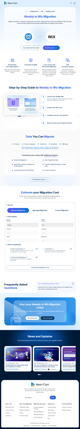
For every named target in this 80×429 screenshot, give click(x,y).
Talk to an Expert (47, 318)
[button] (19, 116)
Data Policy (26, 425)
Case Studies (51, 415)
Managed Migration (39, 414)
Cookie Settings (52, 425)
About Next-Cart (9, 407)
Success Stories (9, 410)
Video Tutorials (52, 413)
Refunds (44, 425)
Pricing (21, 413)
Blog (49, 418)
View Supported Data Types (31, 48)
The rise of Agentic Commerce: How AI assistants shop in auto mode (46, 365)
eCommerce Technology (12, 369)
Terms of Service (35, 425)
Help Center (51, 410)
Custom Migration (38, 417)
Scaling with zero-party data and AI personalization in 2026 (17, 365)
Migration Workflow (25, 410)
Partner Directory (66, 410)
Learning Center (52, 407)
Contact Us (8, 415)
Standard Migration (39, 411)
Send (52, 397)
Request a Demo (24, 415)
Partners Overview (67, 407)
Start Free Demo (32, 318)
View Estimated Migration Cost (40, 267)
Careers (7, 413)
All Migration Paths (24, 407)
